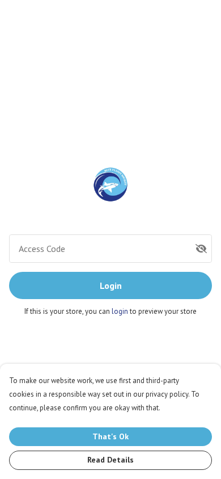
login (121, 311)
